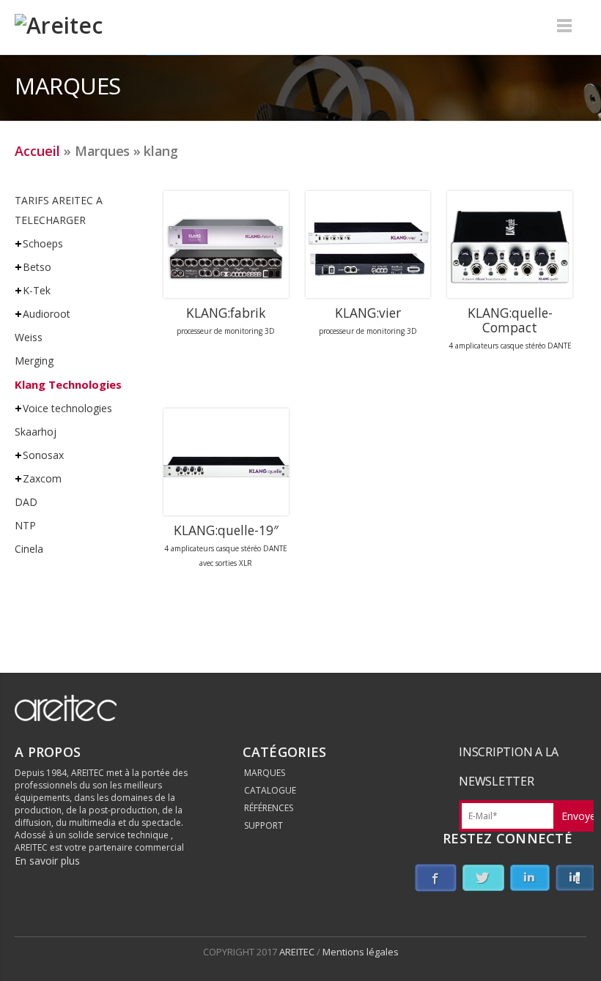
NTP (25, 525)
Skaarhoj (35, 432)
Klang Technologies (68, 384)
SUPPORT (263, 825)
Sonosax (43, 455)
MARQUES (264, 772)
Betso (37, 267)
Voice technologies (67, 408)
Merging (34, 361)
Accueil (37, 151)
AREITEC (298, 951)
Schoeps (43, 243)
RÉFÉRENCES (268, 808)
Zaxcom (42, 478)
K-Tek (37, 290)
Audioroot (46, 314)
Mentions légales (360, 951)
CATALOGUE (270, 790)
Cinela (29, 549)
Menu (564, 25)
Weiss (29, 337)
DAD (26, 502)
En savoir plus (47, 861)
